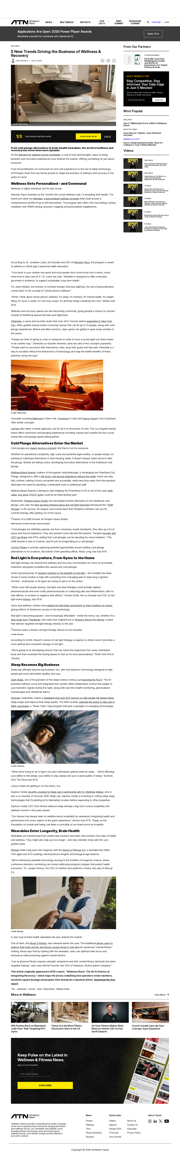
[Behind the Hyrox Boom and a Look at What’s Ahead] (132, 214)
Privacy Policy (134, 1132)
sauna (39, 989)
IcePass (15, 428)
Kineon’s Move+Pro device (89, 619)
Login (166, 22)
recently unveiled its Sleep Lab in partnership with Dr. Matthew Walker (65, 792)
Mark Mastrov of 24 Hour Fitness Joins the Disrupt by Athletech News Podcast (155, 203)
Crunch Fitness (19, 547)
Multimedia (67, 22)
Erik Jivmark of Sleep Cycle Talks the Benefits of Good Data (155, 165)
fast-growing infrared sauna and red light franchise (62, 505)
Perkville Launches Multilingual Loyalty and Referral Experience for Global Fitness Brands (155, 62)
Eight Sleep (17, 679)
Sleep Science (49, 989)
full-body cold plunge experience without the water (68, 476)
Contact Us (132, 1124)
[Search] (148, 22)
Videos (112, 1120)
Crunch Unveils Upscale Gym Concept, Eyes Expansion (148, 1027)
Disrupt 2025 (115, 1128)
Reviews (90, 1136)
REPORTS (85, 22)
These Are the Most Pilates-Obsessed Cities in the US (67, 1027)
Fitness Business (151, 55)
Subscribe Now (88, 136)
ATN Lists (113, 1132)
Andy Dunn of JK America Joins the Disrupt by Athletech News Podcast (155, 177)
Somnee (15, 698)
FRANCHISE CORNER (135, 22)
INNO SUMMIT (119, 22)
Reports (113, 1124)
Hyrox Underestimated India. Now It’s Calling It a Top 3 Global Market (143, 143)
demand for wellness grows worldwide (39, 154)
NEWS (48, 22)
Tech (88, 1128)
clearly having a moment (43, 448)
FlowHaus (63, 418)
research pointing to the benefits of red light (61, 573)
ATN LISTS (102, 22)
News (89, 1115)
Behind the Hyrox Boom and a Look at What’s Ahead (156, 216)
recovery (32, 989)
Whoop (15, 850)
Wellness (15, 46)
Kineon (27, 599)
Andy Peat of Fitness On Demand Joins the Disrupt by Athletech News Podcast (156, 190)
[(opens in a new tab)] (150, 1122)
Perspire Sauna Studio (36, 500)
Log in (107, 136)
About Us (131, 1120)
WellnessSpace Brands (23, 472)
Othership (16, 321)
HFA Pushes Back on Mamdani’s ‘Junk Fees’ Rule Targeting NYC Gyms (28, 1028)
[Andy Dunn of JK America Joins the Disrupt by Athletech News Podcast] (132, 176)
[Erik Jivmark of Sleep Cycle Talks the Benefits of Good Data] (132, 163)
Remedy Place (82, 262)
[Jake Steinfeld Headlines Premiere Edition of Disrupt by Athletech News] (132, 227)
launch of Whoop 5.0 (74, 850)
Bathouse (37, 418)
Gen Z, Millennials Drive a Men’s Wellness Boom (145, 124)
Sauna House (89, 418)
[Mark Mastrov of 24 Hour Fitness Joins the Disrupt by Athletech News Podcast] (132, 201)
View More (160, 994)
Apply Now (153, 33)
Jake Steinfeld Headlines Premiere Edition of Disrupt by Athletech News (155, 228)
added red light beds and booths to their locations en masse (79, 605)
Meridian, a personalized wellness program (56, 198)
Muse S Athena (38, 943)
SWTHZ (80, 286)
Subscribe (156, 22)
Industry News (130, 129)
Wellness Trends (62, 989)
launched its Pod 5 (92, 679)
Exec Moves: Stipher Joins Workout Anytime (142, 134)
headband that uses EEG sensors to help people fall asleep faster (79, 698)
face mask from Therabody (25, 619)
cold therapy (22, 989)
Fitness (147, 186)
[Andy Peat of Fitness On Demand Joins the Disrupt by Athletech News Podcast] (132, 189)
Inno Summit (115, 1136)
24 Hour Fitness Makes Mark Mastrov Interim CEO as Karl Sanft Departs (107, 1028)
